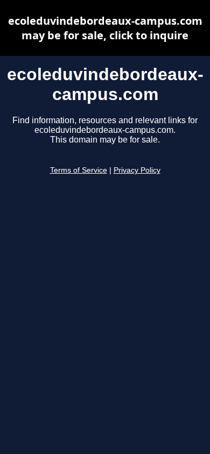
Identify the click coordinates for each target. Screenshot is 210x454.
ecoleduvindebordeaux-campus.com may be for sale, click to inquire (105, 27)
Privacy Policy (137, 170)
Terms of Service (78, 170)
